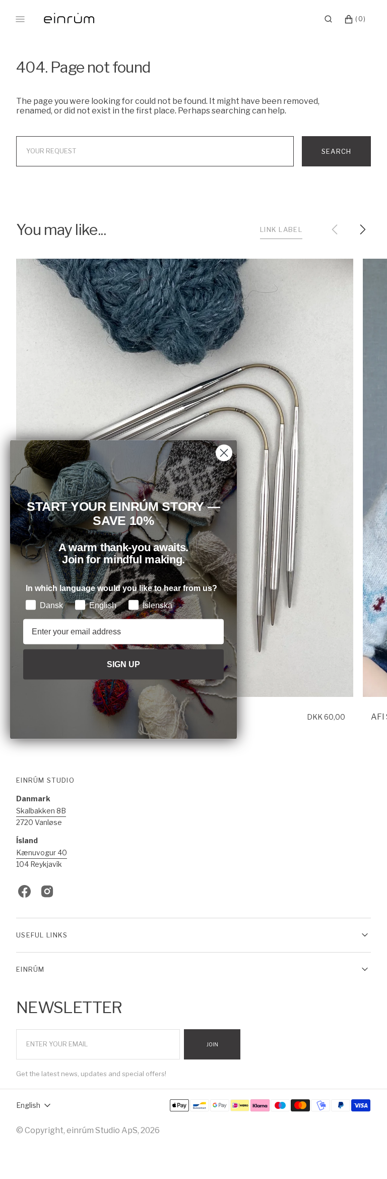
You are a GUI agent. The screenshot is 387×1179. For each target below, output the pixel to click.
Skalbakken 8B (41, 810)
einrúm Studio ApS (102, 1130)
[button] (328, 19)
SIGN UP (123, 664)
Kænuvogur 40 (41, 852)
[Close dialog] (224, 453)
